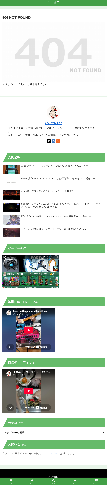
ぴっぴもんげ (53, 123)
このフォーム (49, 453)
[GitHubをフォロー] (53, 141)
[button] (98, 399)
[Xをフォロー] (49, 141)
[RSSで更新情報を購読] (58, 141)
